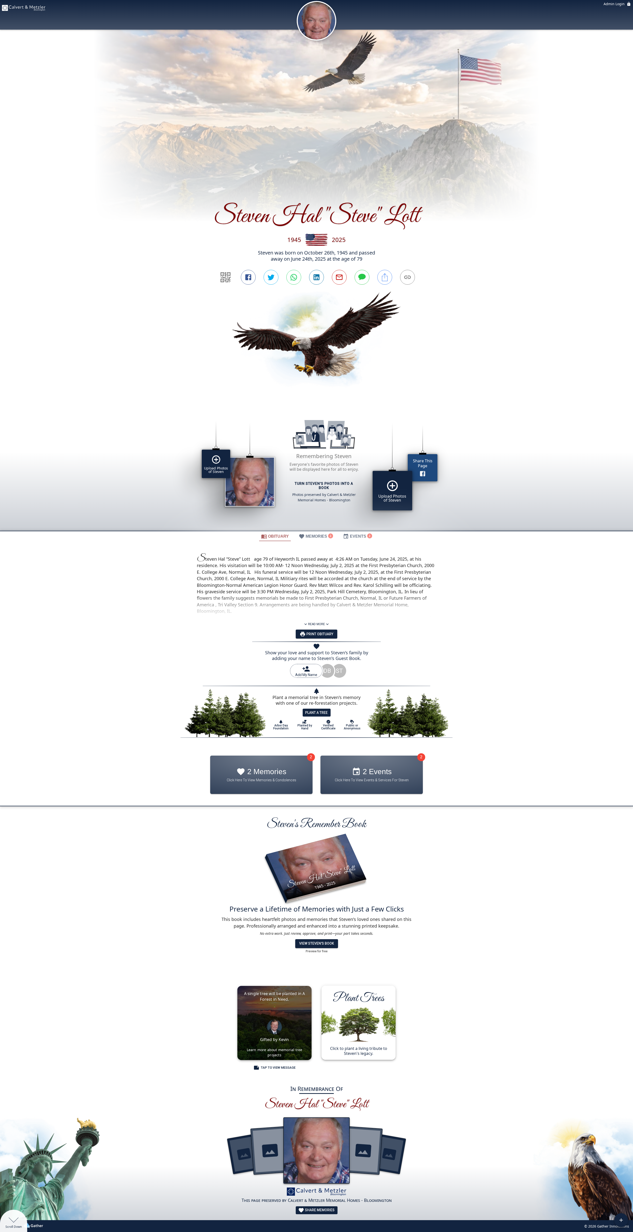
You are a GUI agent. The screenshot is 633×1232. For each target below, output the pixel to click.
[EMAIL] (339, 277)
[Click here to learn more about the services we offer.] (316, 1192)
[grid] (316, 468)
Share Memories (319, 1210)
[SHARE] (384, 277)
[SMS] (362, 277)
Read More (316, 624)
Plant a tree (316, 713)
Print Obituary (319, 634)
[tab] (275, 536)
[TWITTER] (271, 277)
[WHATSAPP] (293, 277)
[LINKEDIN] (316, 277)
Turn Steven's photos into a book (324, 486)
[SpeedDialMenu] (621, 1220)
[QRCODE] (225, 277)
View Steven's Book (316, 943)
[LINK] (407, 277)
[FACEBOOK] (248, 277)
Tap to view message (278, 1067)
